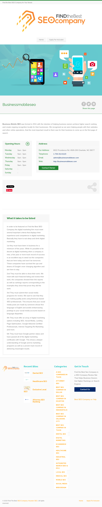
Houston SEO (32, 501)
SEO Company (22, 501)
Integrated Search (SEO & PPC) (62, 465)
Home (41, 40)
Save (10, 190)
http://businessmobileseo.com (65, 161)
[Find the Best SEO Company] (51, 21)
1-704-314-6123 (59, 154)
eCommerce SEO (61, 445)
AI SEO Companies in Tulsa (61, 374)
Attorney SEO (60, 382)
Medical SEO (61, 476)
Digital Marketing (60, 439)
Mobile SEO (61, 480)
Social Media (61, 484)
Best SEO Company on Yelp (85, 399)
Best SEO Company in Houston (61, 398)
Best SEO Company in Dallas (61, 389)
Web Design (61, 487)
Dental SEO (61, 434)
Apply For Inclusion (56, 40)
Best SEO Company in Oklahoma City (61, 417)
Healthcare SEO (61, 452)
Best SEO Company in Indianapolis (61, 407)
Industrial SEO (61, 458)
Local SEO (60, 472)
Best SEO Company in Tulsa (61, 427)
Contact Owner (48, 168)
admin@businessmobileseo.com (66, 158)
